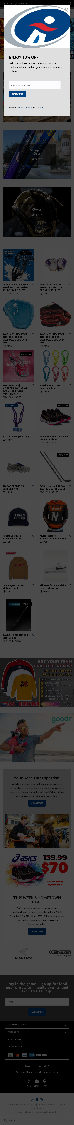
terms (40, 107)
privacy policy (25, 107)
